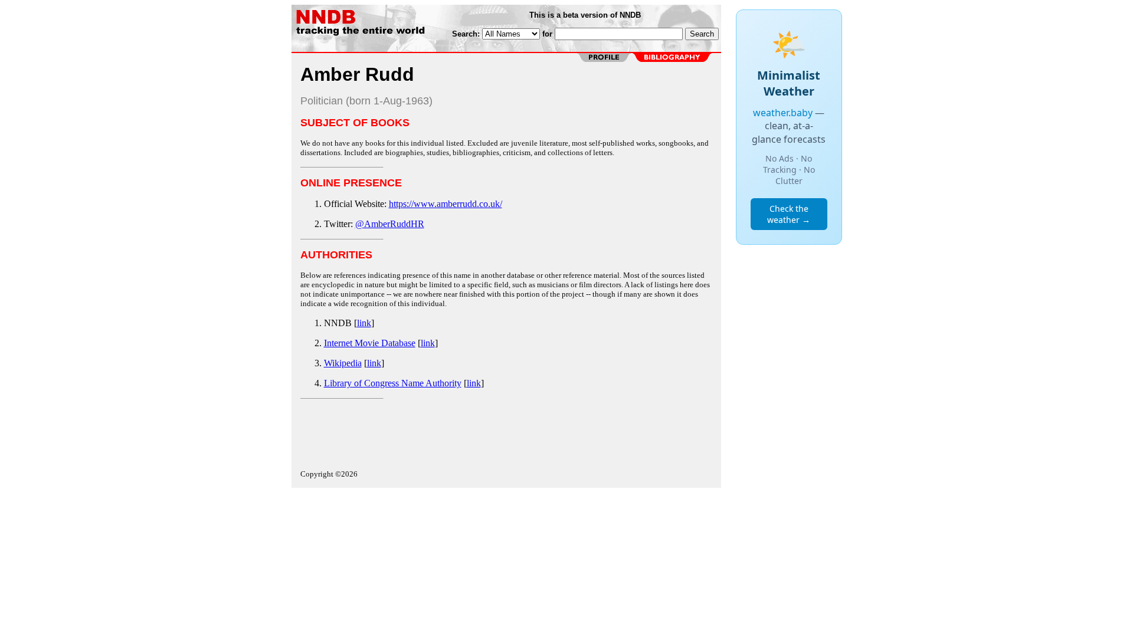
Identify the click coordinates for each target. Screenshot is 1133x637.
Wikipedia (343, 363)
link (364, 323)
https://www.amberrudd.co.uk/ (445, 204)
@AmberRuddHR (389, 224)
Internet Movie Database (369, 343)
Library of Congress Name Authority (392, 383)
